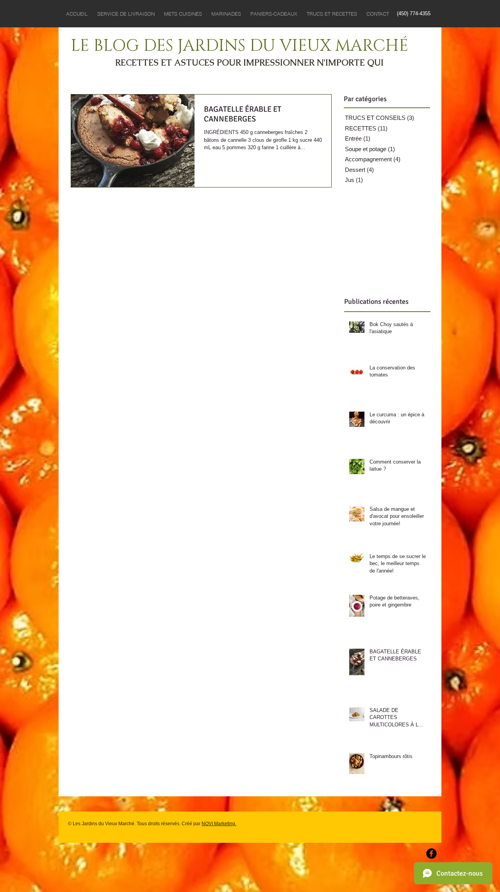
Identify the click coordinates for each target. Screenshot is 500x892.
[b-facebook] (431, 853)
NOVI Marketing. (219, 823)
